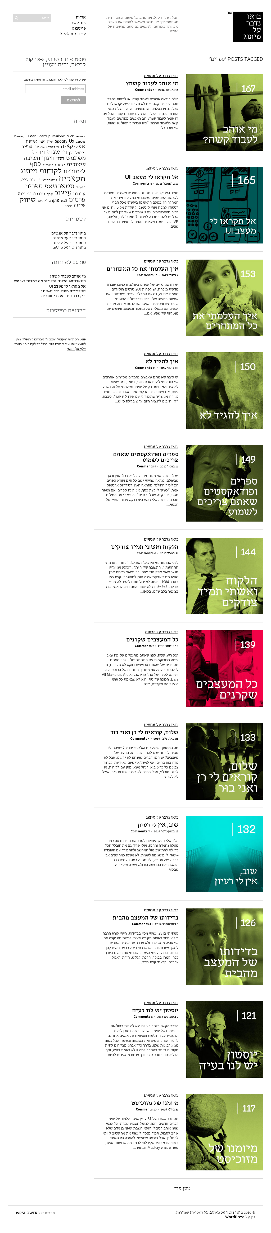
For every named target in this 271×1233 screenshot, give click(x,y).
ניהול (35, 180)
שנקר (68, 205)
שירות (79, 205)
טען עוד (182, 1188)
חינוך (48, 158)
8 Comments (142, 183)
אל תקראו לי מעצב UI (151, 178)
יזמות (60, 165)
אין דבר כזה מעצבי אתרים (63, 296)
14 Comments (145, 368)
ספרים (34, 186)
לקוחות (50, 171)
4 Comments (144, 90)
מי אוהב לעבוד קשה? (152, 84)
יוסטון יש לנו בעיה (155, 1011)
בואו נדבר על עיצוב (162, 169)
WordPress (234, 1217)
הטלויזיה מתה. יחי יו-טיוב (63, 291)
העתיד (28, 147)
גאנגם (39, 147)
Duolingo (20, 136)
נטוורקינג (49, 180)
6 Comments (143, 1017)
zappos (80, 141)
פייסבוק (79, 29)
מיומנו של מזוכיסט (154, 1104)
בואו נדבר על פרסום (161, 632)
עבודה (79, 194)
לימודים (74, 171)
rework (80, 136)
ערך (50, 194)
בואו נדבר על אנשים (161, 76)
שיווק (28, 200)
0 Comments (146, 553)
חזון (60, 159)
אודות (81, 18)
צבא (64, 201)
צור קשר (78, 23)
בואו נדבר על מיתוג (69, 238)
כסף (35, 164)
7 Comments (140, 831)
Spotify (61, 142)
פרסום (77, 200)
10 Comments (147, 275)
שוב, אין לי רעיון (158, 825)
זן (70, 153)
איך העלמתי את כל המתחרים (142, 269)
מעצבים (72, 179)
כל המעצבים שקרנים (152, 640)
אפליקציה (73, 146)
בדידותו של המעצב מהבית (145, 918)
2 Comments (144, 646)
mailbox (58, 136)
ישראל (48, 165)
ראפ (40, 201)
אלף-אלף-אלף (76, 349)
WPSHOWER (26, 1213)
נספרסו (80, 187)
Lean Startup (39, 136)
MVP (70, 136)
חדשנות (57, 152)
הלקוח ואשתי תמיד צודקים (144, 547)
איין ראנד (46, 141)
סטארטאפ (59, 186)
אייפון (31, 141)
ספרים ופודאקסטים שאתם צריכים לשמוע (145, 457)
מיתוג (29, 171)
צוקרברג (51, 201)
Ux (71, 141)
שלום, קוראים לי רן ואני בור (144, 733)
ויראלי (79, 153)
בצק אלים (52, 147)
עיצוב (63, 193)
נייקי (23, 180)
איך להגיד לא (161, 362)
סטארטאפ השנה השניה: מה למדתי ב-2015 (50, 281)
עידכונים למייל (73, 34)
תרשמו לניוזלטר (67, 79)
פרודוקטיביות (31, 194)
